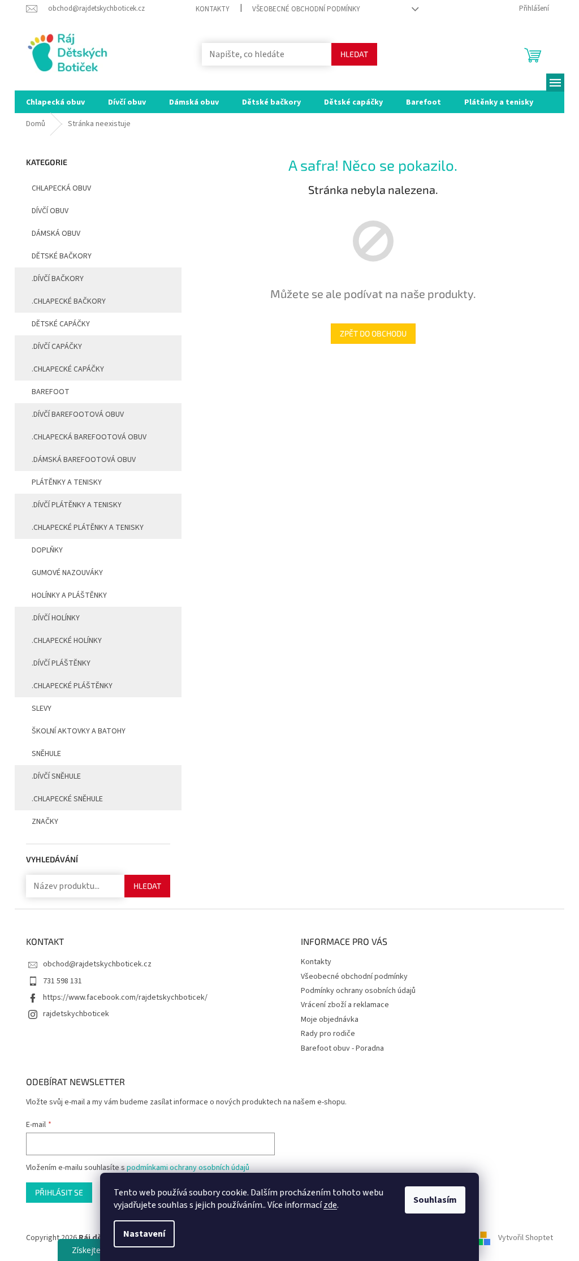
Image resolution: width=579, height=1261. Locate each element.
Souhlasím (435, 1200)
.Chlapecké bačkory (69, 301)
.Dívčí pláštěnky (61, 663)
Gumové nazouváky (67, 572)
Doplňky (47, 550)
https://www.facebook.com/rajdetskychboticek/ (125, 997)
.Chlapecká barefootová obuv (89, 437)
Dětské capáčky (61, 324)
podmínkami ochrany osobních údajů (188, 1167)
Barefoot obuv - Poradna (342, 1048)
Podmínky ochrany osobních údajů (358, 990)
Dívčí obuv (50, 211)
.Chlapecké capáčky (68, 369)
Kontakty (213, 9)
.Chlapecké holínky (67, 640)
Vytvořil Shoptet (525, 1237)
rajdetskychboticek (76, 1014)
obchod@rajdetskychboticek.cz (97, 964)
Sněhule (46, 753)
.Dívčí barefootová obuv (78, 414)
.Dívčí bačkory (58, 278)
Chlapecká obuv (61, 188)
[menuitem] (55, 101)
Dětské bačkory (62, 256)
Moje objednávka (329, 1019)
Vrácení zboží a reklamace (345, 1004)
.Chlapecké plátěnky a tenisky (88, 527)
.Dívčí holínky (56, 618)
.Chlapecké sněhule (67, 799)
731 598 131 (62, 981)
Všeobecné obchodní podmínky (306, 9)
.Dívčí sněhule (56, 776)
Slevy (41, 708)
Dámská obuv (56, 233)
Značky (45, 821)
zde (330, 1205)
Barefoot (51, 392)
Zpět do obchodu (373, 333)
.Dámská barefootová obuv (84, 459)
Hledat (354, 54)
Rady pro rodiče (328, 1033)
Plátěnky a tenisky (67, 482)
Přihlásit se (59, 1192)
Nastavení (144, 1234)
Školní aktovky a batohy (79, 731)
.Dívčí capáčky (57, 346)
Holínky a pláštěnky (69, 595)
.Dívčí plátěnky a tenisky (77, 505)
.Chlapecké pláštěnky (72, 686)
